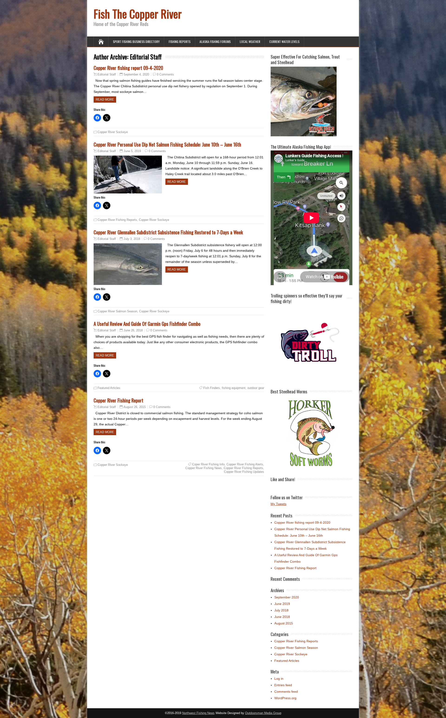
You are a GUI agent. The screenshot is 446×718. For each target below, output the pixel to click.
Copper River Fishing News (203, 468)
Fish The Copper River (138, 13)
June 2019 (282, 604)
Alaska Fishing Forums (215, 41)
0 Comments (165, 74)
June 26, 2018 (133, 330)
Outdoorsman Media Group (263, 713)
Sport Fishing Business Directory (136, 41)
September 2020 (286, 597)
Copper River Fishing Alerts (244, 464)
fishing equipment (234, 388)
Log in (278, 678)
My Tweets (278, 504)
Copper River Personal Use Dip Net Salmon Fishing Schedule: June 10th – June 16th (167, 144)
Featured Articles (109, 388)
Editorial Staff (107, 74)
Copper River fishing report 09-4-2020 (128, 67)
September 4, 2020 (136, 74)
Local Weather (250, 41)
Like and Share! (283, 479)
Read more (105, 99)
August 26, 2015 (135, 407)
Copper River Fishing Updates (244, 471)
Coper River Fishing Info (208, 464)
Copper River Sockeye (113, 132)
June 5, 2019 (132, 151)
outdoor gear (255, 388)
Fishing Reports (179, 41)
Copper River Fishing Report (118, 400)
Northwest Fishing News (198, 713)
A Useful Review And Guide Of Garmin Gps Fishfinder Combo (147, 323)
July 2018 (281, 610)
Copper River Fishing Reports (117, 220)
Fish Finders (211, 388)
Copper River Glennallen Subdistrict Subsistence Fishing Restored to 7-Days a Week (168, 232)
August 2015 (283, 623)
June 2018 (282, 617)
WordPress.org (285, 698)
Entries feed (283, 685)
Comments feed (286, 691)
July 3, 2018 (132, 239)
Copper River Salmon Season (117, 311)
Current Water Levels (284, 41)
